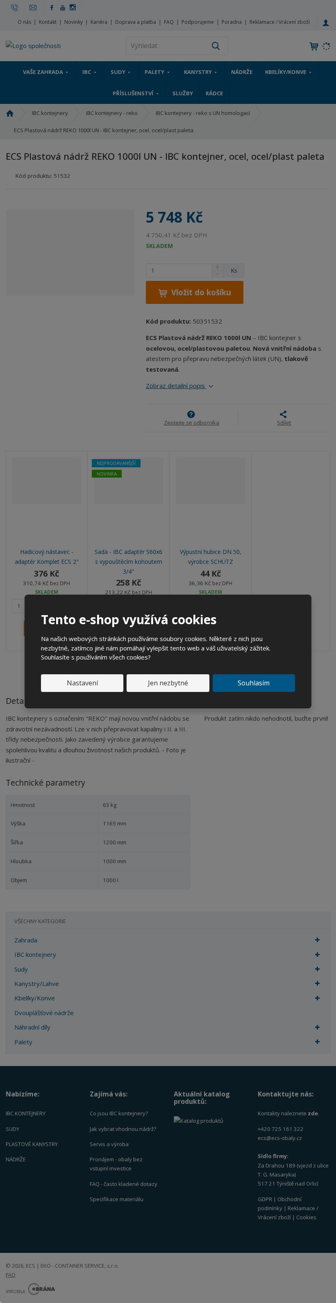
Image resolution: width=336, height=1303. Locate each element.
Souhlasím (254, 682)
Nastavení (82, 682)
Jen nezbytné (168, 682)
